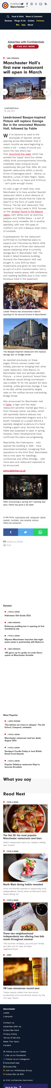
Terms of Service (11, 1037)
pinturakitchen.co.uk (14, 470)
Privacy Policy (10, 1034)
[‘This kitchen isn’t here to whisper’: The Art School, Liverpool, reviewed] (25, 724)
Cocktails (15, 520)
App (24, 25)
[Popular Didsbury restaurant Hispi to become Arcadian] (25, 763)
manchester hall (22, 517)
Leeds (6, 1012)
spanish (6, 520)
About (30, 25)
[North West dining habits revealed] (25, 872)
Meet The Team (11, 1041)
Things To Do (20, 21)
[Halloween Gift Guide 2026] (25, 613)
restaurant (34, 517)
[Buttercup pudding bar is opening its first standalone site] (25, 625)
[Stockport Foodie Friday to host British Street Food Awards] (25, 750)
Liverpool (8, 1016)
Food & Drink (18, 16)
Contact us (8, 1022)
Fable (8, 404)
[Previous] (4, 92)
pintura (35, 520)
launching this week (20, 154)
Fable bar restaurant (12, 523)
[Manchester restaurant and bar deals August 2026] (25, 737)
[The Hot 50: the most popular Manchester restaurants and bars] (25, 823)
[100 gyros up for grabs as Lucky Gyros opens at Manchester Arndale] (25, 651)
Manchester (9, 1009)
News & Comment (34, 16)
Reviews (8, 21)
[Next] (46, 92)
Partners (40, 21)
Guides (31, 21)
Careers (7, 1045)
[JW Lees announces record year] (25, 976)
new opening (25, 520)
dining (42, 517)
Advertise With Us (12, 1026)
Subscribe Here (11, 1030)
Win (17, 25)
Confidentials (11, 108)
